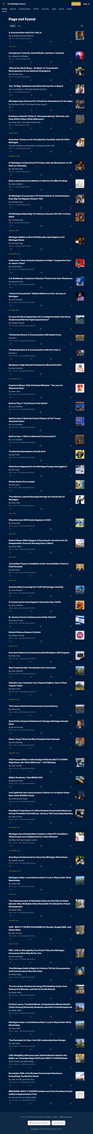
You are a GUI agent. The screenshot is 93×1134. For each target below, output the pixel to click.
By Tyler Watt (14, 1043)
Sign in (86, 4)
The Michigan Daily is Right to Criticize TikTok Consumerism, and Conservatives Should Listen (39, 969)
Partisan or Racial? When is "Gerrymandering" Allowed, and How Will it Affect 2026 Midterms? (39, 117)
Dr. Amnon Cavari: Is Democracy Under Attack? (32, 617)
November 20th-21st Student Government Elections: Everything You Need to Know (35, 1074)
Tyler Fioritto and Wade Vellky (21, 1061)
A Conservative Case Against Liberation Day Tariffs (35, 602)
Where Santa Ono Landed (22, 481)
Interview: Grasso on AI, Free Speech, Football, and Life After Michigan (39, 141)
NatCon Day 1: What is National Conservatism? (32, 436)
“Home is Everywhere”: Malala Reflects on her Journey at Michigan (37, 295)
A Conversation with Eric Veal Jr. (25, 32)
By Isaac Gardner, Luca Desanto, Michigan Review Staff (31, 145)
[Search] (81, 25)
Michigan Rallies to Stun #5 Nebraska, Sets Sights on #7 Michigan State (37, 238)
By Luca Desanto (16, 299)
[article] (46, 37)
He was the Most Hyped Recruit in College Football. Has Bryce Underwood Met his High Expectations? (40, 318)
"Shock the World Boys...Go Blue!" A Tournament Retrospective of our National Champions (33, 69)
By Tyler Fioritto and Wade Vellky (22, 1097)
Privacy (48, 1117)
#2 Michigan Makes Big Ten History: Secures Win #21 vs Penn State (40, 215)
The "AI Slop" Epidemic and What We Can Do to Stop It (36, 86)
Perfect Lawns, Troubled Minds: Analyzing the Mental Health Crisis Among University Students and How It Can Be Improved (40, 1005)
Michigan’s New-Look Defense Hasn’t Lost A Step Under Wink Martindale (40, 879)
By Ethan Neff (14, 523)
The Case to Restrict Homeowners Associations (33, 706)
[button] (4, 9)
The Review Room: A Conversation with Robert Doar (35, 335)
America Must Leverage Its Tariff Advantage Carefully (36, 587)
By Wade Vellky (15, 546)
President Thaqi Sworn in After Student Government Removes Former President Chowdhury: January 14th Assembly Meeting (41, 812)
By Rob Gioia (14, 454)
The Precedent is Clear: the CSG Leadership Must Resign (37, 1040)
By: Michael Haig (16, 74)
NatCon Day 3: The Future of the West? (28, 403)
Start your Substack (40, 1123)
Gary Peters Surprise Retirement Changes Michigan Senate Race (38, 722)
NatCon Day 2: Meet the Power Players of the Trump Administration (35, 419)
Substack (34, 1129)
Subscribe (76, 4)
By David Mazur (15, 266)
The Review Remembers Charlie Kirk (27, 451)
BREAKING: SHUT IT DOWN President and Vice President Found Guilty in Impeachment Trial (40, 1092)
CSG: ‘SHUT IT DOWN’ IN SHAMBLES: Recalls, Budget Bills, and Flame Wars (40, 928)
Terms (55, 1117)
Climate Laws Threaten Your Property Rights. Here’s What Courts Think (38, 684)
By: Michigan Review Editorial (21, 36)
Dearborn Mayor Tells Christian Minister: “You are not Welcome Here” (36, 386)
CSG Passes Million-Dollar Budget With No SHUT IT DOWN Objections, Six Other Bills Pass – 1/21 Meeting (38, 761)
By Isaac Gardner (16, 184)
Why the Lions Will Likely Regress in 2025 (30, 520)
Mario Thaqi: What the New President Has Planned (34, 739)
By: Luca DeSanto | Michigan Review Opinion (28, 89)
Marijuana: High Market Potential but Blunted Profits (35, 365)
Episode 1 (13, 338)
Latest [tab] (12, 26)
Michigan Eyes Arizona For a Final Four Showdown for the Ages (41, 101)
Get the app (58, 1123)
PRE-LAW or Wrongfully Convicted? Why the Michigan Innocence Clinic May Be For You (36, 951)
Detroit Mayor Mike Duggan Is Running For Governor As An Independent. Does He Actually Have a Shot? (38, 541)
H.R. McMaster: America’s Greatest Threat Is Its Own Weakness (41, 278)
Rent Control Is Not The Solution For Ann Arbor (32, 667)
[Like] (10, 41)
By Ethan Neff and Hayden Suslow (23, 840)
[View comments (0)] (30, 41)
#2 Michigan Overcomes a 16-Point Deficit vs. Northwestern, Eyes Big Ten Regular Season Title (39, 197)
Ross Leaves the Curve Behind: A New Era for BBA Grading (38, 181)
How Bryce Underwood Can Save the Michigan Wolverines (38, 857)
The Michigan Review (23, 38)
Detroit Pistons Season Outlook (25, 632)
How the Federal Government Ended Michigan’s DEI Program (39, 652)
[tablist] (15, 25)
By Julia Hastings (16, 742)
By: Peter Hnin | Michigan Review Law (25, 122)
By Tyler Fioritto (15, 765)
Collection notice (66, 1117)
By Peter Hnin (14, 391)
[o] (80, 338)
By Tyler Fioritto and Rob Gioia (21, 1079)
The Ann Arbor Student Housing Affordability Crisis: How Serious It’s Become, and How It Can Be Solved (38, 987)
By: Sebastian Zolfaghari (19, 56)
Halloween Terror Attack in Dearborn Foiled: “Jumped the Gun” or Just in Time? (40, 262)
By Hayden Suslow (16, 323)
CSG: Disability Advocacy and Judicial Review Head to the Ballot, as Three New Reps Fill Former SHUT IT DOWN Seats (38, 1056)
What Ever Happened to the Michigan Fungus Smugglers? (38, 466)
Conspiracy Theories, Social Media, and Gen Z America (36, 53)
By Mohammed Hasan (18, 798)
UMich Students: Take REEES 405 (26, 777)
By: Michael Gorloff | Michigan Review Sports (28, 104)
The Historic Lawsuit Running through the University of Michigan (37, 498)
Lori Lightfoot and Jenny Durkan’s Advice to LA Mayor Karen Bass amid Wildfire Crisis (39, 794)
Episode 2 (13, 353)
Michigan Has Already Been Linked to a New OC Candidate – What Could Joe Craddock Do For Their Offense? (39, 835)
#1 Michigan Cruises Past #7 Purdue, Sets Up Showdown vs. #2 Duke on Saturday (40, 164)
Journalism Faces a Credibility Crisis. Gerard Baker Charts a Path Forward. (39, 565)
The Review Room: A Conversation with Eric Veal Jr (35, 350)
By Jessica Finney (16, 281)
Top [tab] (19, 26)
